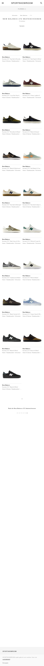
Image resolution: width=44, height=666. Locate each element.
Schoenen (14, 15)
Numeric (22, 26)
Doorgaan (5, 663)
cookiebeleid (6, 659)
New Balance (23, 15)
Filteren (22, 9)
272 (31, 15)
